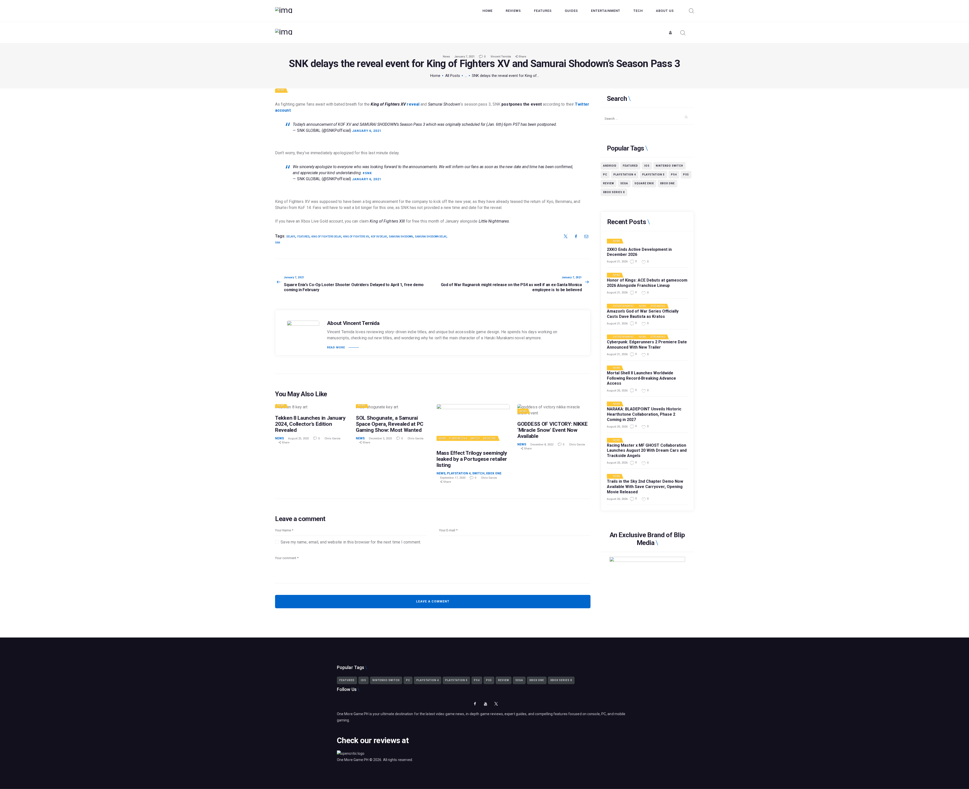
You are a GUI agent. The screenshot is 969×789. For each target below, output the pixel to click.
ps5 (686, 174)
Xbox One (489, 438)
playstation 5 (653, 174)
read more (336, 347)
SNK (277, 242)
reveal (395, 104)
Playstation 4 (458, 438)
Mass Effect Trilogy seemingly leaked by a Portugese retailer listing (472, 459)
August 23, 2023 (298, 438)
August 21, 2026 (617, 261)
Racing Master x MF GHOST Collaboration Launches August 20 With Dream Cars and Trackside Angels (647, 450)
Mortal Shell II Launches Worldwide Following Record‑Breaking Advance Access (641, 378)
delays (290, 236)
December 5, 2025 (380, 438)
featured (303, 236)
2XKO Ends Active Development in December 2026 (639, 252)
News (446, 56)
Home (435, 75)
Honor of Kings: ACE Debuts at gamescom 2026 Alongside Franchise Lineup (647, 283)
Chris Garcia (332, 438)
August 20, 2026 (617, 390)
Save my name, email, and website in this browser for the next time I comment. (351, 542)
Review (608, 183)
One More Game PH (353, 760)
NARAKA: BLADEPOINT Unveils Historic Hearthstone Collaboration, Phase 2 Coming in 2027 (644, 414)
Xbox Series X (614, 192)
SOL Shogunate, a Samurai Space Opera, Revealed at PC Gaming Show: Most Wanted (389, 424)
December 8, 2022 (541, 444)
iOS (647, 165)
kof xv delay (379, 236)
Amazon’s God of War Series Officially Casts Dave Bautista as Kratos (643, 314)
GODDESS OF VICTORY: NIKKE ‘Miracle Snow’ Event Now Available (552, 430)
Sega (624, 183)
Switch (475, 438)
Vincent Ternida (501, 56)
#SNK (367, 173)
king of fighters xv (356, 236)
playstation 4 (624, 174)
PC (605, 174)
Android (609, 165)
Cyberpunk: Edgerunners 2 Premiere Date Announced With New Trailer (647, 345)
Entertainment (623, 306)
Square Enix (644, 183)
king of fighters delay (326, 236)
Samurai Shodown (401, 236)
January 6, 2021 (366, 131)
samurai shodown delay (430, 236)
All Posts (452, 75)
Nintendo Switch (669, 165)
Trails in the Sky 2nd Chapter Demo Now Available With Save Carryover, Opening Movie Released (645, 486)
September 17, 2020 (452, 477)
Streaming (658, 306)
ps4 (674, 174)
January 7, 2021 (464, 56)
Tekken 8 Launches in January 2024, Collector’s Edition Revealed (310, 424)
